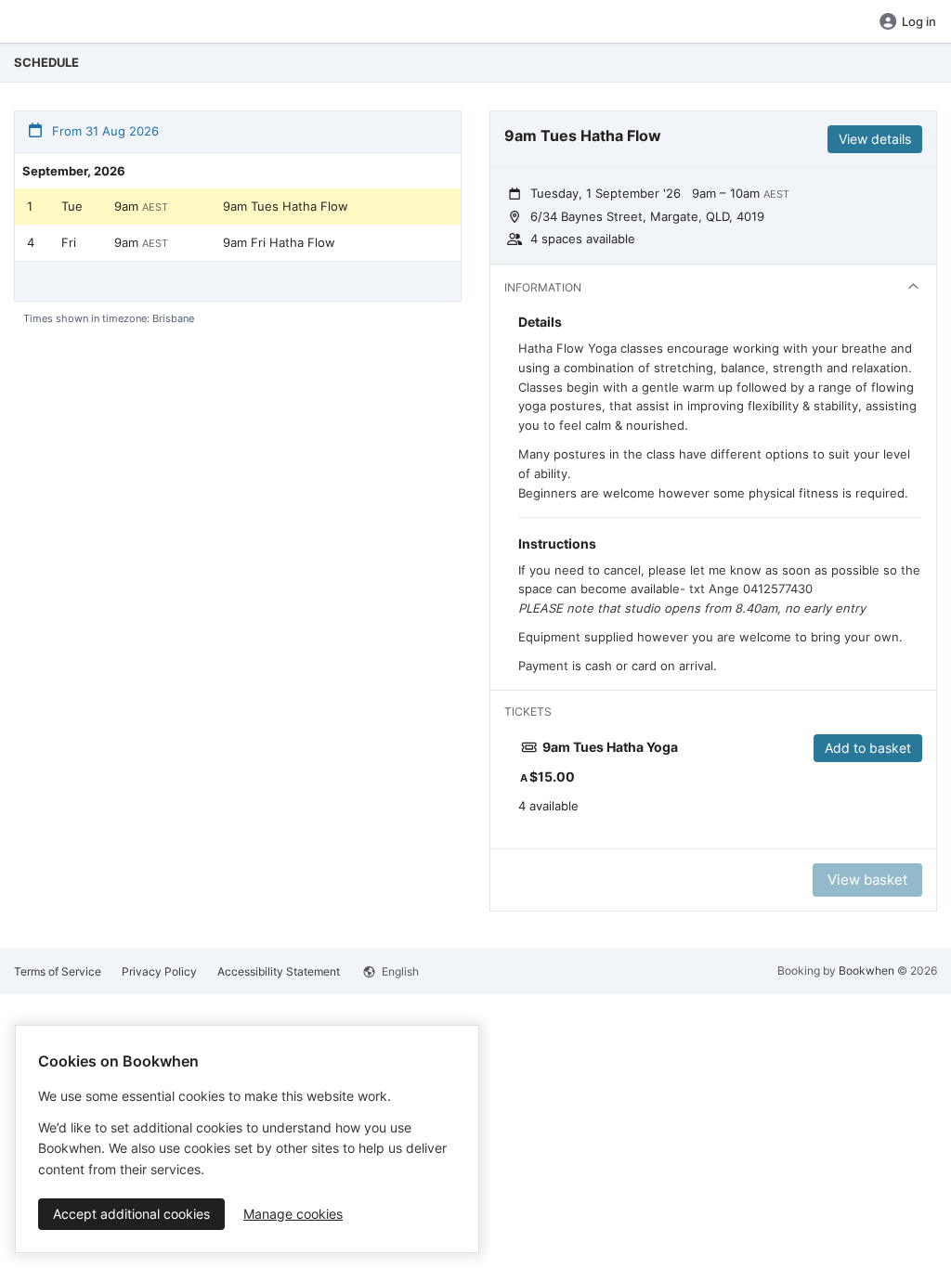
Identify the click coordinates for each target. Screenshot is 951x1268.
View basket (867, 879)
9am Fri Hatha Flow (279, 242)
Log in (919, 21)
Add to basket (868, 748)
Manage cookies (293, 1214)
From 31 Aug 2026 (103, 130)
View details (875, 139)
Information (542, 287)
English (399, 971)
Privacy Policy (159, 971)
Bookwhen (866, 970)
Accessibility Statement (278, 971)
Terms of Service (57, 971)
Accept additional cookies (131, 1214)
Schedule (46, 62)
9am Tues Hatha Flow (285, 206)
